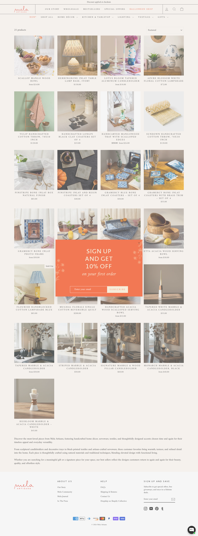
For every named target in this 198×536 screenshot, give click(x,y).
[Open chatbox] (192, 530)
